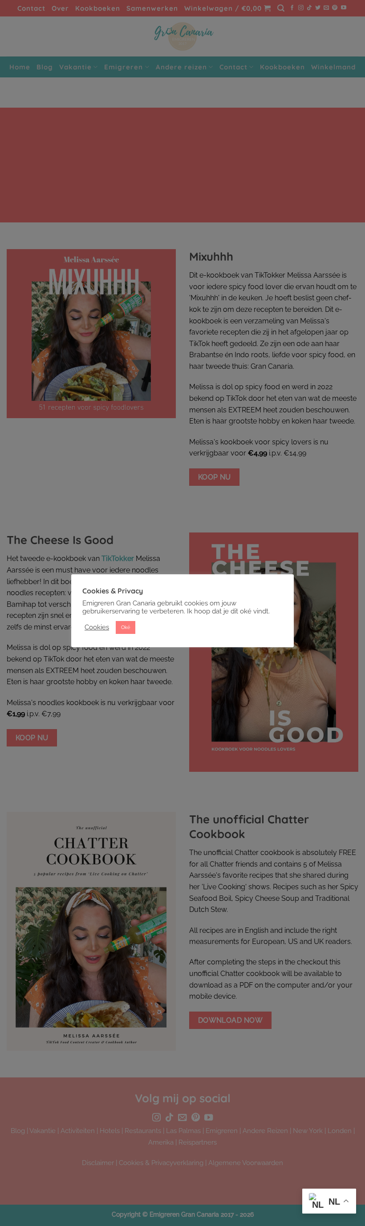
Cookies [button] (97, 627)
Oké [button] (125, 627)
